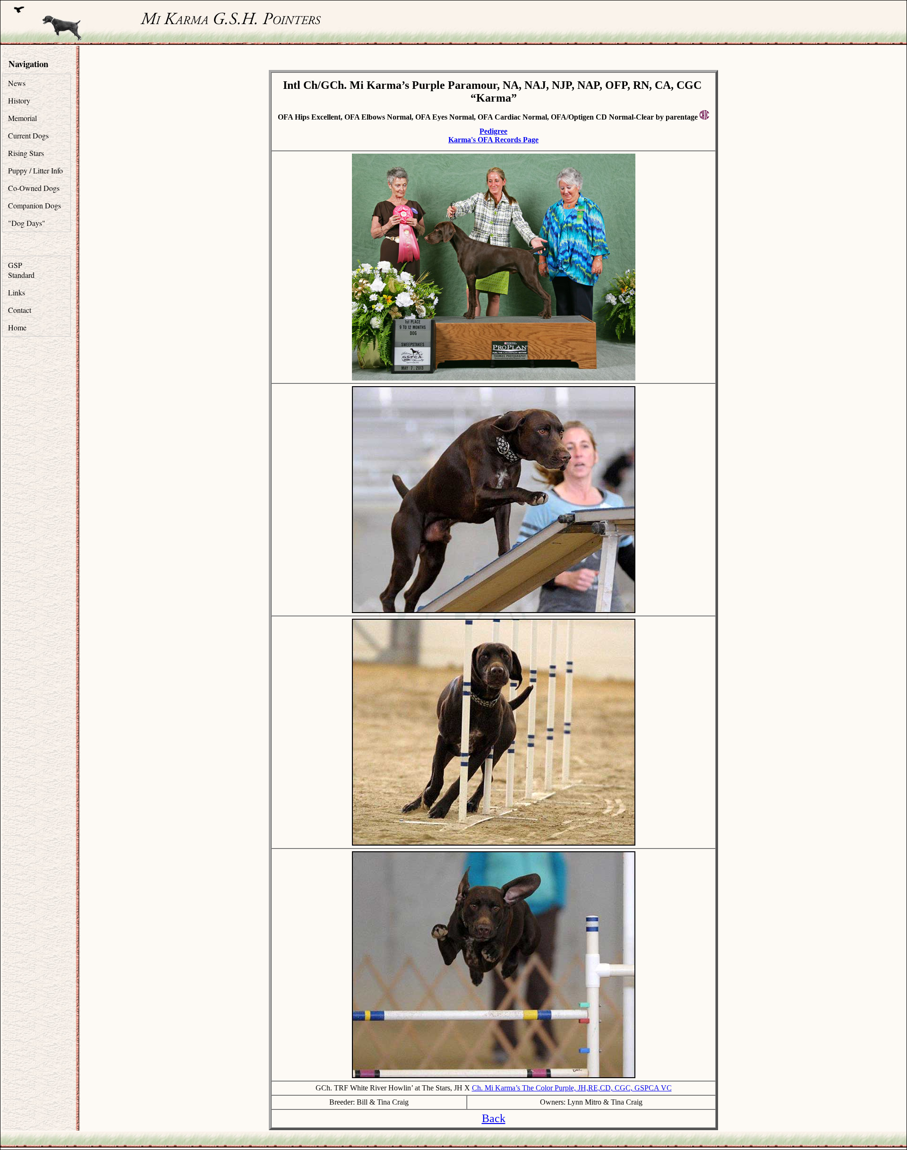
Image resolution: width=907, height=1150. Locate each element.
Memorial (22, 118)
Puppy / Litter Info (35, 170)
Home (17, 327)
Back (493, 1118)
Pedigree (493, 131)
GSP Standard (21, 270)
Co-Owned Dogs (34, 188)
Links (16, 292)
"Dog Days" (26, 223)
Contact (19, 310)
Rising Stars (26, 153)
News (17, 83)
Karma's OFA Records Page (493, 140)
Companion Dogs (34, 205)
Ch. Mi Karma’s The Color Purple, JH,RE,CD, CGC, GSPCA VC (572, 1088)
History (19, 100)
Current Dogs (28, 135)
